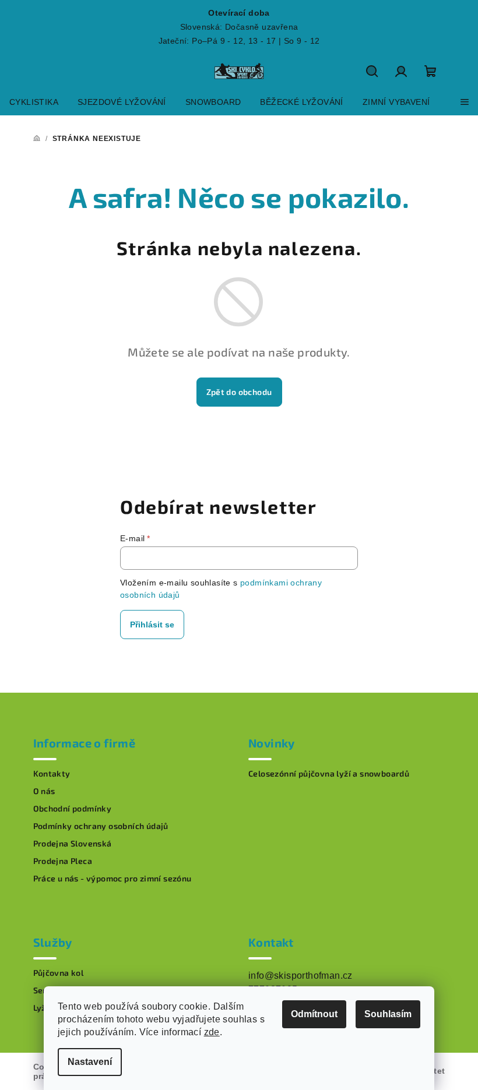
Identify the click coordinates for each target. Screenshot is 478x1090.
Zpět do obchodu (239, 392)
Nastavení (90, 1062)
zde (212, 1032)
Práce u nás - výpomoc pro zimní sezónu (112, 878)
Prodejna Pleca (63, 861)
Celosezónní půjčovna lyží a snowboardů (328, 774)
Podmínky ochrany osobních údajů (100, 826)
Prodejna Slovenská (72, 843)
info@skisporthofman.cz (300, 975)
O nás (44, 791)
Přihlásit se (152, 624)
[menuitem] (34, 102)
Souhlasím (388, 1014)
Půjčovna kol (58, 973)
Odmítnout (314, 1014)
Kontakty (52, 774)
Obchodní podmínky (72, 809)
